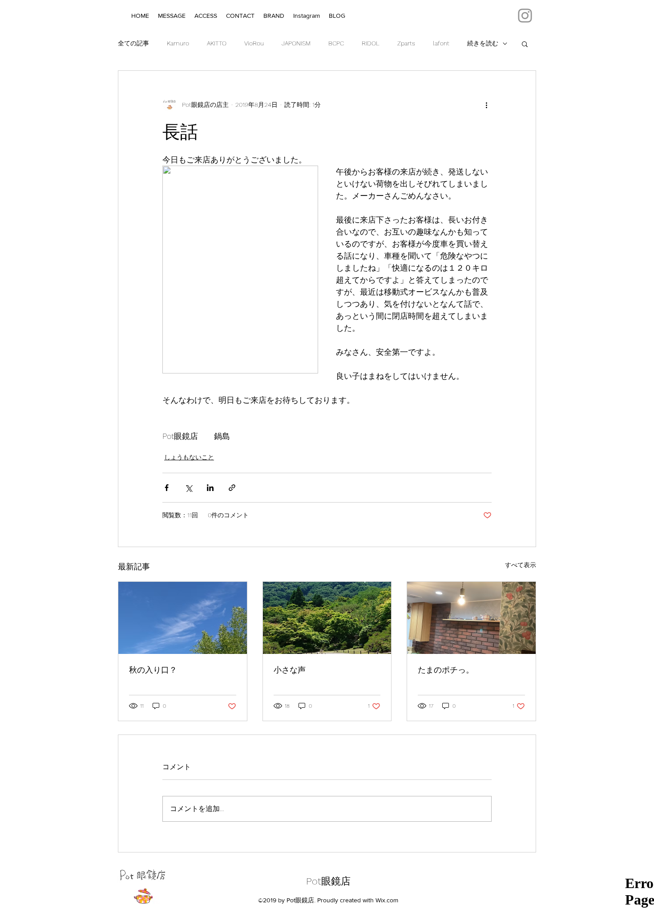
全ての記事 (133, 43)
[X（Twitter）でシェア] (188, 487)
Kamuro (178, 43)
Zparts (406, 43)
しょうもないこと (189, 457)
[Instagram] (525, 15)
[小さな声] (327, 618)
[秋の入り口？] (182, 618)
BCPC (336, 43)
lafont (441, 43)
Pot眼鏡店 (328, 881)
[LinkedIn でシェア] (210, 487)
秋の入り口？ (153, 669)
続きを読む (482, 43)
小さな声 (290, 669)
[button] (525, 43)
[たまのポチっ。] (471, 618)
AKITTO (216, 43)
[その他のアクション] (486, 104)
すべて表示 (520, 564)
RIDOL (370, 43)
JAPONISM (296, 43)
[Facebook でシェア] (166, 487)
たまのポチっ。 (446, 669)
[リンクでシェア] (232, 487)
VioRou (254, 43)
